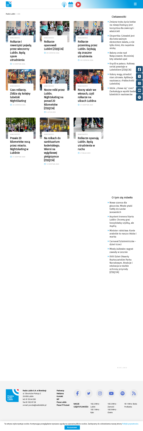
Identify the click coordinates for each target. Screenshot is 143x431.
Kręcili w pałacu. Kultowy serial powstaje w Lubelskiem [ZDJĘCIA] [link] (122, 66)
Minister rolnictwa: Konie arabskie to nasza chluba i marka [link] (122, 233)
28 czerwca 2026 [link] (52, 53)
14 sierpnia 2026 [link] (18, 64)
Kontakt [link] (60, 396)
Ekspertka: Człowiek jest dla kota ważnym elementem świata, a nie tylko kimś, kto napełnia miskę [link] (121, 42)
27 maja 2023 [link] (85, 153)
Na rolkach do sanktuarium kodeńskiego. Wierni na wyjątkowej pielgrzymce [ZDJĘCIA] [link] (52, 149)
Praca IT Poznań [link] (63, 405)
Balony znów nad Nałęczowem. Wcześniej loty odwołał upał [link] (121, 56)
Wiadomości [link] (15, 38)
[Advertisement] (125, 145)
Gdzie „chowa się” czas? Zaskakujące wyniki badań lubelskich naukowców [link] (122, 91)
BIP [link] (58, 399)
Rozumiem (72, 427)
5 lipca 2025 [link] (51, 112)
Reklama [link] (60, 393)
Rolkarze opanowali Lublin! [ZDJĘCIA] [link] (53, 45)
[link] (8, 4)
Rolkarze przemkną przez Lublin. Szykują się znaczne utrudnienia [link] (87, 49)
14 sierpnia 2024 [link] (52, 164)
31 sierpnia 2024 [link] (86, 105)
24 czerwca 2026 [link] (18, 105)
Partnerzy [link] (60, 391)
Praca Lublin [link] (61, 402)
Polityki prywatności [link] (130, 424)
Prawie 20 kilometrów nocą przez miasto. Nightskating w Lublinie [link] (20, 145)
